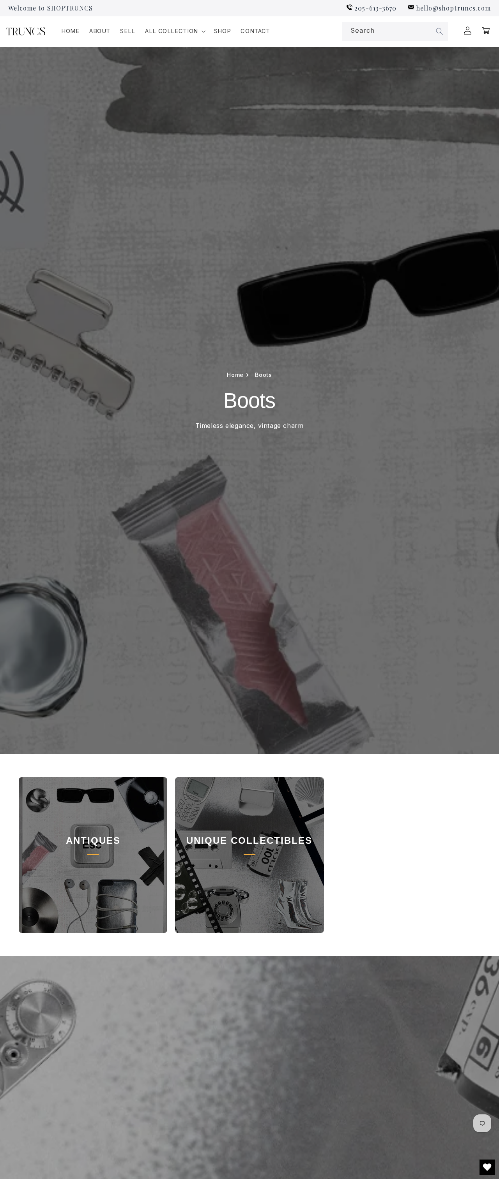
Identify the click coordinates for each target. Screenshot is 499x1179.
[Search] (440, 31)
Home (238, 375)
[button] (174, 31)
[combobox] (395, 31)
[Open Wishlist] (487, 1167)
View (93, 877)
